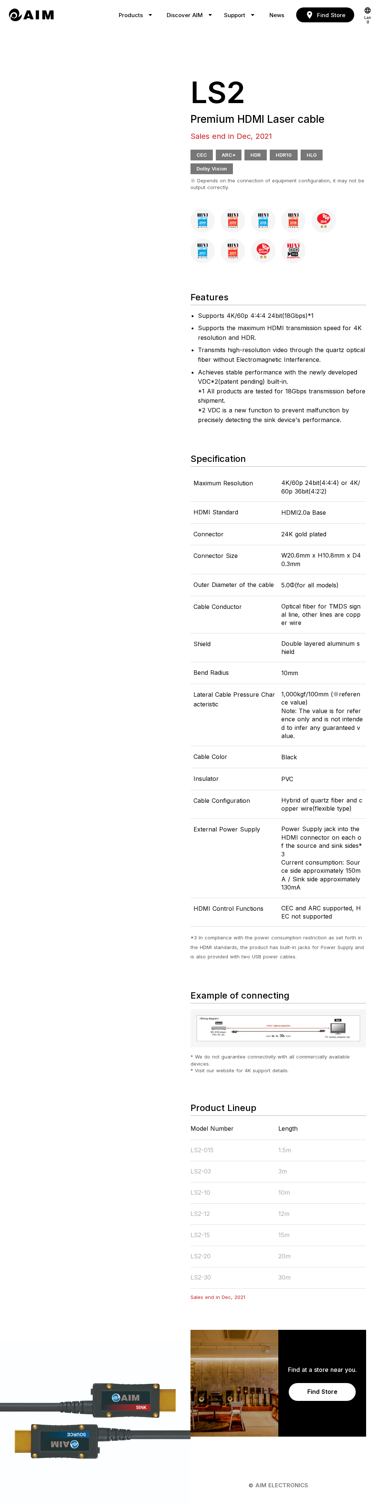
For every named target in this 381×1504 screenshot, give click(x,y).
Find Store (322, 1391)
